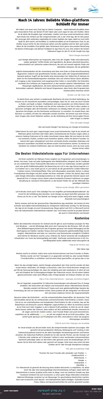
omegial (43, 314)
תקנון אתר (45, 394)
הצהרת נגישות (56, 394)
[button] (75, 9)
